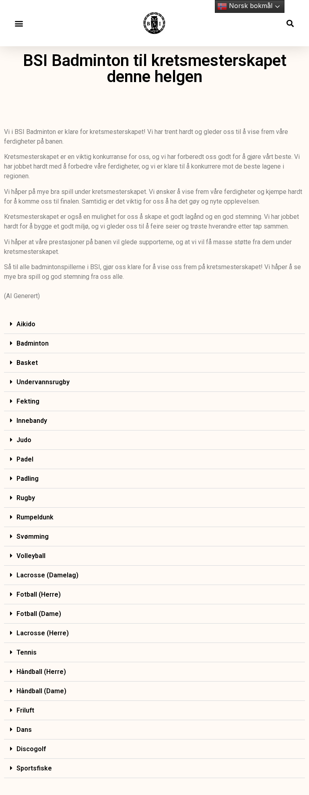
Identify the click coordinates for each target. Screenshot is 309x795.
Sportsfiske (34, 768)
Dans (24, 729)
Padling (27, 478)
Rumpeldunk (35, 517)
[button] (18, 23)
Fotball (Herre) (38, 594)
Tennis (26, 652)
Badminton (32, 343)
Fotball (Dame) (38, 614)
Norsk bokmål (249, 6)
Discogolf (31, 749)
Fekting (27, 401)
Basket (27, 363)
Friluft (25, 710)
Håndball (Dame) (41, 691)
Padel (24, 459)
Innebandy (31, 420)
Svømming (32, 536)
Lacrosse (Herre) (42, 633)
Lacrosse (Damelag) (47, 575)
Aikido (25, 324)
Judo (23, 440)
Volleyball (30, 556)
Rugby (25, 498)
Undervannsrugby (43, 382)
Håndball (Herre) (41, 672)
